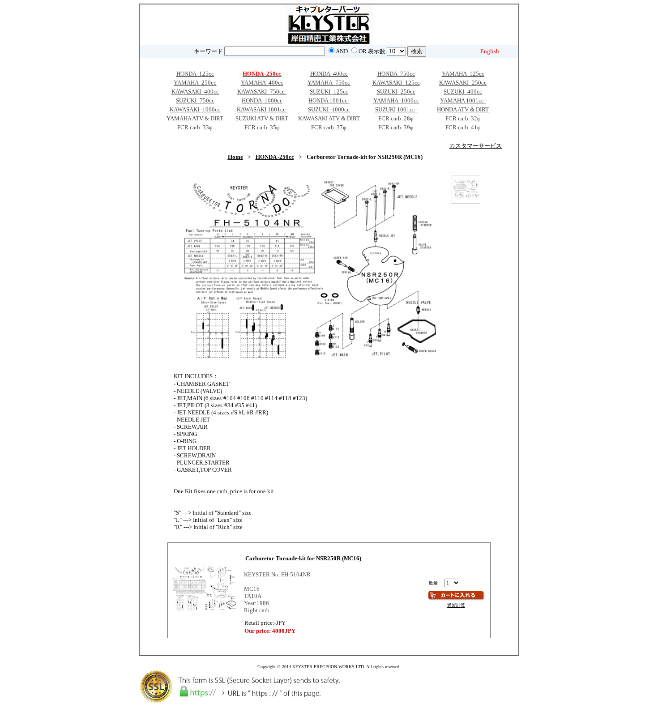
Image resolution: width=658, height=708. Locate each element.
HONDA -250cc (275, 157)
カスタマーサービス (475, 145)
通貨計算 (456, 605)
